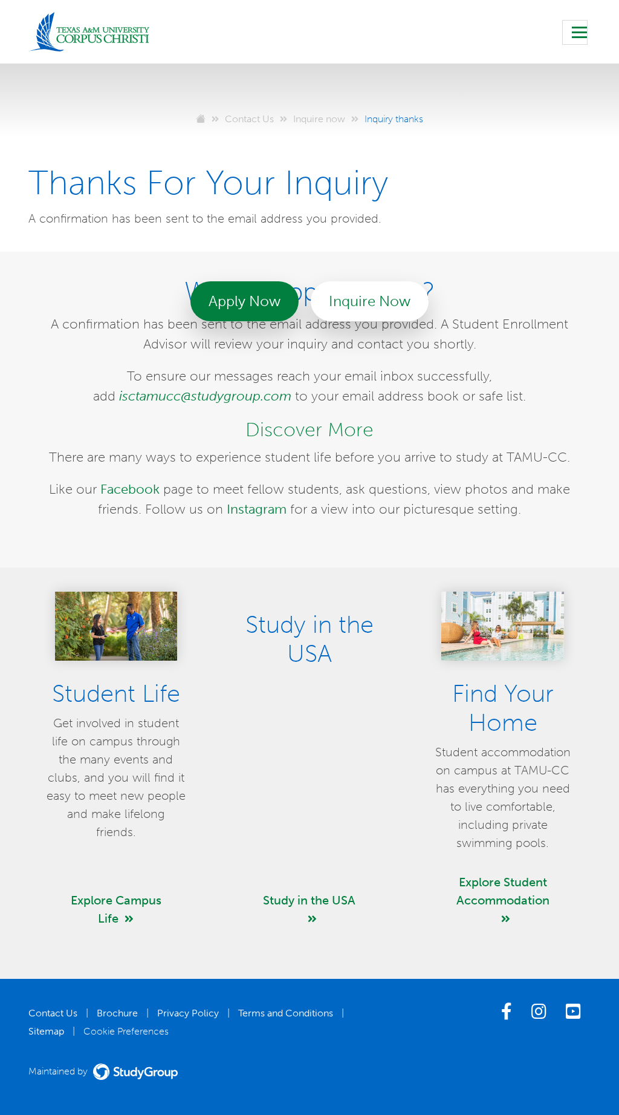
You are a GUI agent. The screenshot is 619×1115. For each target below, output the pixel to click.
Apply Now (244, 301)
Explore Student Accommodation (502, 891)
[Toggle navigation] (575, 32)
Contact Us (52, 1013)
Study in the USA (309, 900)
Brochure (117, 1013)
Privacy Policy (188, 1013)
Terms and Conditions (285, 1013)
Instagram (257, 509)
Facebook (130, 489)
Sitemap (46, 1031)
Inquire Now (369, 301)
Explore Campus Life (116, 909)
